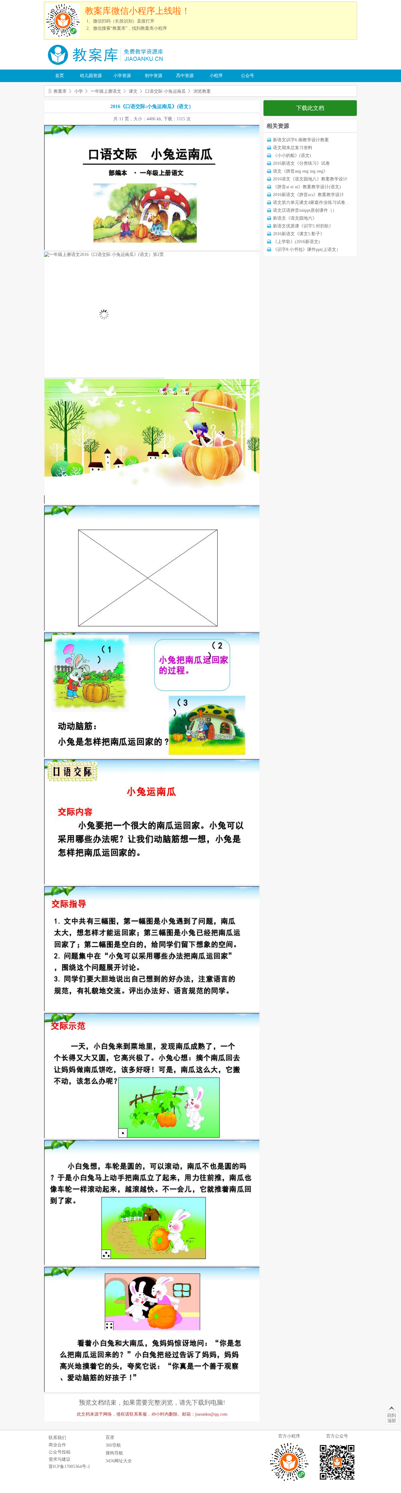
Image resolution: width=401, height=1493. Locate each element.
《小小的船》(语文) (292, 155)
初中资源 (153, 75)
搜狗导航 (114, 1453)
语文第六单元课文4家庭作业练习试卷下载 (313, 202)
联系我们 (57, 1437)
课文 (133, 91)
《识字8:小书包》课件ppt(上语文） (307, 249)
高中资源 (185, 75)
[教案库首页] (106, 67)
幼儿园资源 (91, 75)
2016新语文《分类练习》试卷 (301, 163)
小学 (78, 91)
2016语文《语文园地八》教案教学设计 (310, 179)
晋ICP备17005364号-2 (69, 1466)
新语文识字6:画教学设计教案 (301, 140)
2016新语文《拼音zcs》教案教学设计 (308, 194)
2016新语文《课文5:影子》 (299, 233)
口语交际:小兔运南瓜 (165, 91)
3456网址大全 (119, 1461)
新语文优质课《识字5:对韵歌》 (303, 226)
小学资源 (122, 75)
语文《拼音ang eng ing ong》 (300, 171)
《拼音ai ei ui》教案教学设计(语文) (307, 187)
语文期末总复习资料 (292, 147)
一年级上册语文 (106, 91)
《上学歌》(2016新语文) (296, 241)
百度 (110, 1437)
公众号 (247, 75)
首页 (59, 75)
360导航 (113, 1445)
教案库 (60, 91)
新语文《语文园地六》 (295, 218)
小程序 (216, 75)
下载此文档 (310, 108)
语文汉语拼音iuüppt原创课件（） (305, 210)
